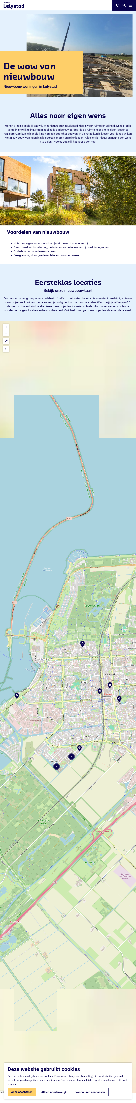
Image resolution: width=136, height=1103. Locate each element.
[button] (17, 697)
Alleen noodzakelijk (54, 1092)
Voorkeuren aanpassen (90, 1092)
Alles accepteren (22, 1092)
